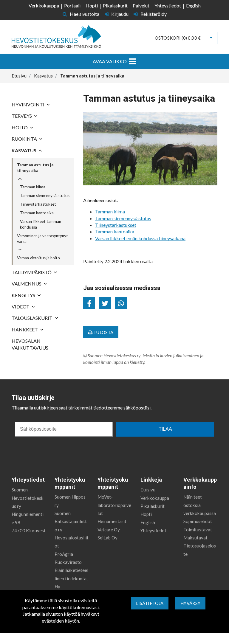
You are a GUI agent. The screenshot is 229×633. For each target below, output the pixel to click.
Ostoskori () (178, 38)
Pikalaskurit (115, 5)
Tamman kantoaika (37, 212)
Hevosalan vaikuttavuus (30, 344)
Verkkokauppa (44, 5)
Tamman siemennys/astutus (44, 195)
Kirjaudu (119, 14)
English (193, 5)
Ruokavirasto (68, 562)
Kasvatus (24, 150)
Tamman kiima (32, 186)
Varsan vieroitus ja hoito (38, 257)
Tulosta (102, 332)
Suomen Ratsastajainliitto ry (71, 521)
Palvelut (141, 5)
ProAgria (64, 554)
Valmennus (26, 283)
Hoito (20, 127)
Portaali (72, 5)
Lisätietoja (150, 603)
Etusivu (147, 489)
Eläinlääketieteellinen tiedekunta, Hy (71, 578)
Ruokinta (24, 139)
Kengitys (23, 295)
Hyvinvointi (28, 104)
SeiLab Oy (107, 537)
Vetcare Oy (109, 529)
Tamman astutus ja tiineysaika (35, 167)
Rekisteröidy (153, 14)
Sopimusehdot (197, 521)
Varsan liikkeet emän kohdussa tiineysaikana (140, 238)
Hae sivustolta (84, 14)
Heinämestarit (112, 521)
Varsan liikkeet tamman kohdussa (40, 224)
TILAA (165, 429)
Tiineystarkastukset (38, 204)
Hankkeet (25, 329)
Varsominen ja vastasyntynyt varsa (42, 238)
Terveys (22, 116)
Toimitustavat (197, 529)
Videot (21, 306)
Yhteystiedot (167, 5)
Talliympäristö (32, 272)
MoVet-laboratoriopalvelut (114, 505)
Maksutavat (195, 537)
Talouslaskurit (32, 318)
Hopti (92, 5)
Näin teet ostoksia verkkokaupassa (199, 505)
